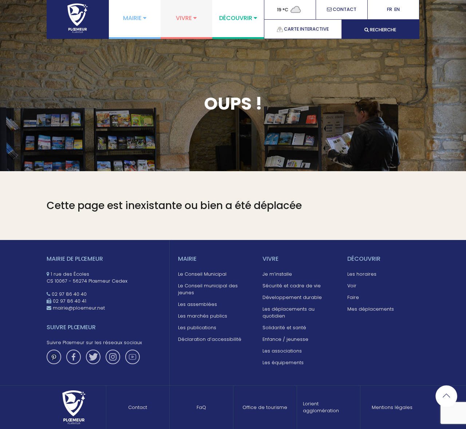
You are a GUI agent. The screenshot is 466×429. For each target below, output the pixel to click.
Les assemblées (197, 304)
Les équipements (283, 362)
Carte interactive (306, 29)
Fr (389, 10)
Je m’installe (277, 274)
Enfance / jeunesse (285, 339)
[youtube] (132, 357)
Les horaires (361, 274)
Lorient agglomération (321, 407)
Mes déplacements (370, 309)
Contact (344, 10)
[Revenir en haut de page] (446, 396)
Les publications (197, 327)
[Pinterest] (54, 357)
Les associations (282, 351)
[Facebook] (73, 357)
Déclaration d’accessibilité (209, 339)
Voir (351, 286)
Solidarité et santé (284, 327)
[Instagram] (113, 357)
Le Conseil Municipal (202, 274)
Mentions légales (392, 407)
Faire (353, 297)
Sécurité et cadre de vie (291, 286)
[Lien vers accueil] (77, 18)
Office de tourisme (264, 407)
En (397, 10)
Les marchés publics (202, 316)
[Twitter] (93, 357)
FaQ (201, 407)
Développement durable (292, 297)
